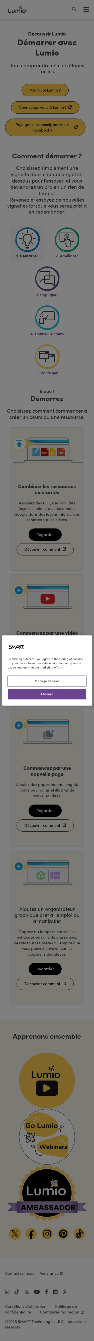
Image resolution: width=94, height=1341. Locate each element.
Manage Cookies (47, 681)
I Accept (47, 694)
